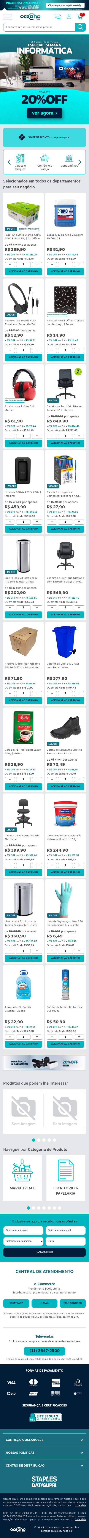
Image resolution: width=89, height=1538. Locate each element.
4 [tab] (50, 1140)
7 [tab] (60, 1208)
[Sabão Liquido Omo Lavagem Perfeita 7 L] (65, 212)
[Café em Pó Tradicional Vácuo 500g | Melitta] (23, 727)
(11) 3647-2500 (45, 1351)
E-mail (44, 1303)
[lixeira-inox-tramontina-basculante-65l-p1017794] (65, 1110)
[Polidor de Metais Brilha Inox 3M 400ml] (65, 985)
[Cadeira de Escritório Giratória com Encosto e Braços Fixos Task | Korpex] (65, 556)
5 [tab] (55, 1140)
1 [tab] (34, 1140)
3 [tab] (44, 1140)
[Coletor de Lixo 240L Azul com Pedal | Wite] (65, 641)
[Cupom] (44, 5)
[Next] (79, 162)
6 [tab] (55, 1208)
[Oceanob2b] (30, 17)
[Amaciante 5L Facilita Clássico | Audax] (23, 985)
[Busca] (80, 27)
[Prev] (9, 162)
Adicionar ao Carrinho (23, 271)
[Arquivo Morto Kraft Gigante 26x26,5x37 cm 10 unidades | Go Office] (23, 641)
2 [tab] (39, 1140)
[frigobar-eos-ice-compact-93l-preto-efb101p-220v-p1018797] (23, 1110)
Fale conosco (73, 1303)
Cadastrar (45, 1252)
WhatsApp (16, 1303)
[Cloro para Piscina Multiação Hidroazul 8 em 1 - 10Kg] (65, 813)
